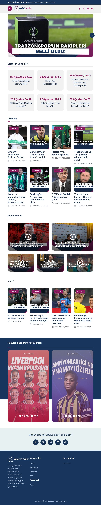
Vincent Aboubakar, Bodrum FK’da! (42, 2)
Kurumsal (34, 480)
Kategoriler (35, 458)
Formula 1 (67, 463)
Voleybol (33, 471)
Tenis (32, 476)
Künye (32, 485)
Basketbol (34, 467)
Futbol (32, 463)
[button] (10, 8)
